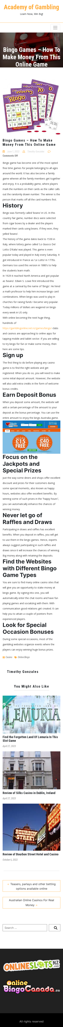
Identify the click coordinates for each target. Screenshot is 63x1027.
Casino (9, 657)
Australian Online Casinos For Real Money (31, 902)
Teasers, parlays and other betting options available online (33, 886)
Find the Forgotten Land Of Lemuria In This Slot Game (30, 738)
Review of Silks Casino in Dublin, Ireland (29, 793)
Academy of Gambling (31, 7)
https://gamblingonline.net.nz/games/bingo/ (27, 328)
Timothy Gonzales (35, 151)
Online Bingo (24, 657)
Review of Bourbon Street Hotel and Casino (30, 854)
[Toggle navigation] (55, 27)
